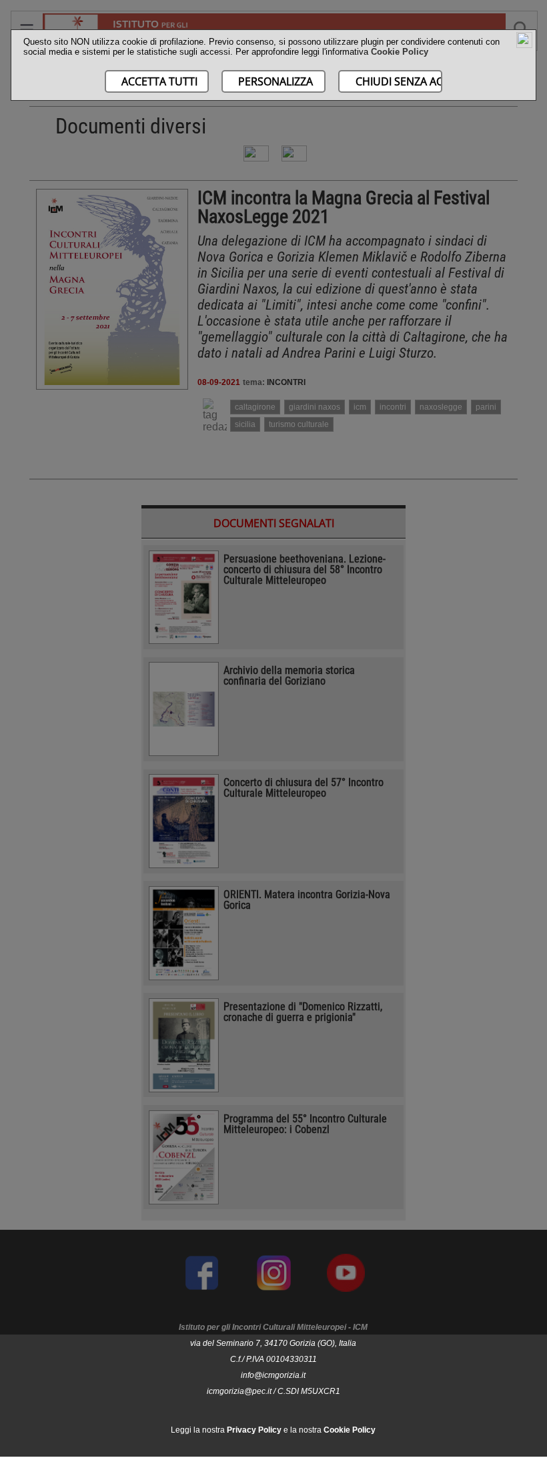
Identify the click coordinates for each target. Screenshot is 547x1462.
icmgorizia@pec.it (239, 1391)
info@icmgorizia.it (273, 1375)
